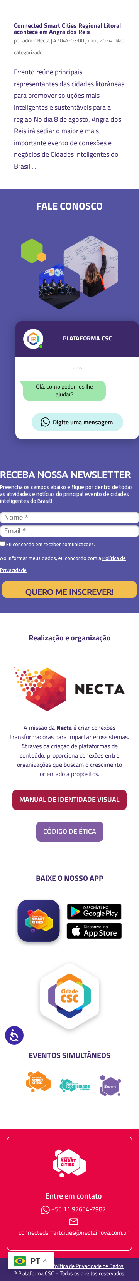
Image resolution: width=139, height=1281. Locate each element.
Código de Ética (69, 831)
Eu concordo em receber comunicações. (50, 544)
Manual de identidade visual (69, 799)
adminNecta (36, 40)
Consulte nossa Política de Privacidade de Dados (69, 1266)
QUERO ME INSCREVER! (69, 591)
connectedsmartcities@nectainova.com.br (74, 1232)
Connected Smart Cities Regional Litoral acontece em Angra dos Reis (67, 28)
